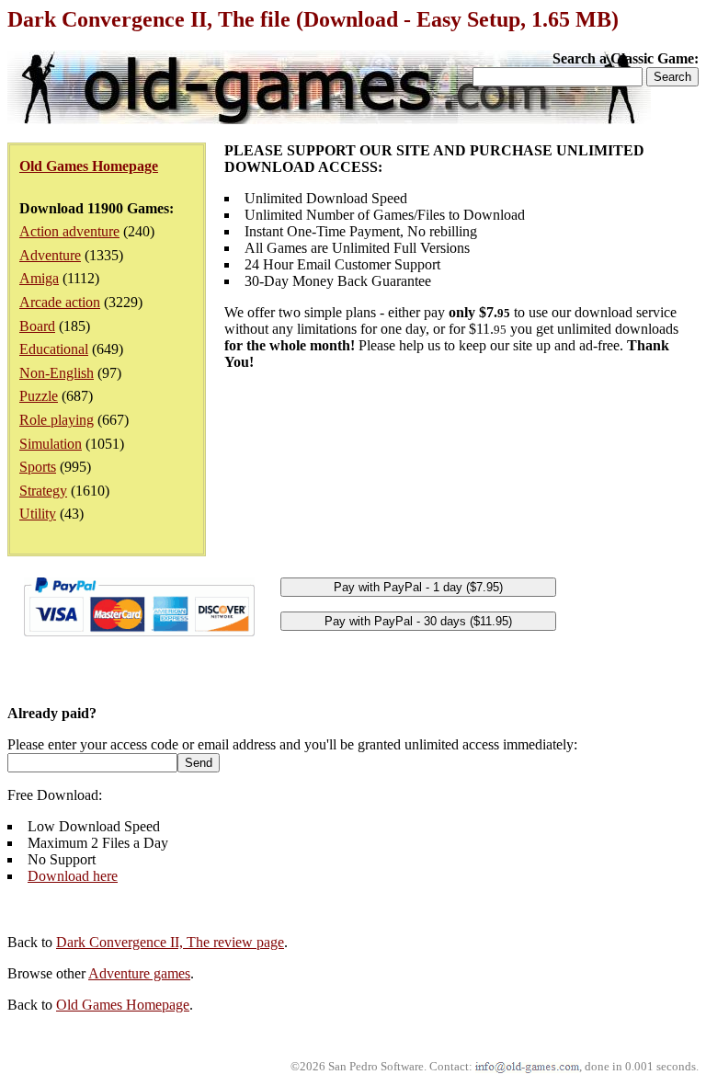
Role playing (56, 420)
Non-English (56, 373)
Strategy (43, 490)
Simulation (50, 444)
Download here (73, 876)
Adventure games (139, 973)
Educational (53, 349)
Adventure (50, 255)
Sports (37, 466)
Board (37, 326)
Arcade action (59, 302)
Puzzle (38, 396)
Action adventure (69, 231)
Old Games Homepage (122, 1004)
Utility (37, 513)
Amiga (39, 278)
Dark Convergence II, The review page (170, 942)
